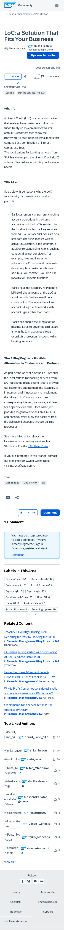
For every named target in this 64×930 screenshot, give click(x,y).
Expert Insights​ (34, 591)
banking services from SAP (31, 93)
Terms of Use (48, 892)
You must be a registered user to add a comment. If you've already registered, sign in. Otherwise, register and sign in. (30, 542)
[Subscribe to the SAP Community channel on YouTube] (35, 881)
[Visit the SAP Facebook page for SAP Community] (22, 881)
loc (43, 483)
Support (48, 911)
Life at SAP (42, 597)
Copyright (16, 901)
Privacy (16, 892)
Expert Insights (13, 591)
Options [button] (28, 62)
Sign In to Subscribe (42, 55)
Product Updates (32, 603)
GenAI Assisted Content (17, 597)
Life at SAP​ (11, 603)
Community (25, 5)
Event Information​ (40, 585)
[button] (18, 82)
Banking (10, 93)
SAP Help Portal (38, 446)
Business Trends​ (39, 579)
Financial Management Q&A (24, 681)
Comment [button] (50, 512)
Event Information (14, 585)
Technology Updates (42, 609)
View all (9, 861)
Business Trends (14, 579)
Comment (18, 554)
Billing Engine (12, 483)
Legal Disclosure (48, 901)
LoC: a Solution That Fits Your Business (31, 36)
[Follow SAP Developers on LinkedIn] (41, 881)
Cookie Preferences (16, 921)
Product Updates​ (14, 609)
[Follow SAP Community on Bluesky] (28, 881)
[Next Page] (34, 614)
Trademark (16, 911)
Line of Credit (30, 483)
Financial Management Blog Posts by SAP (27, 14)
